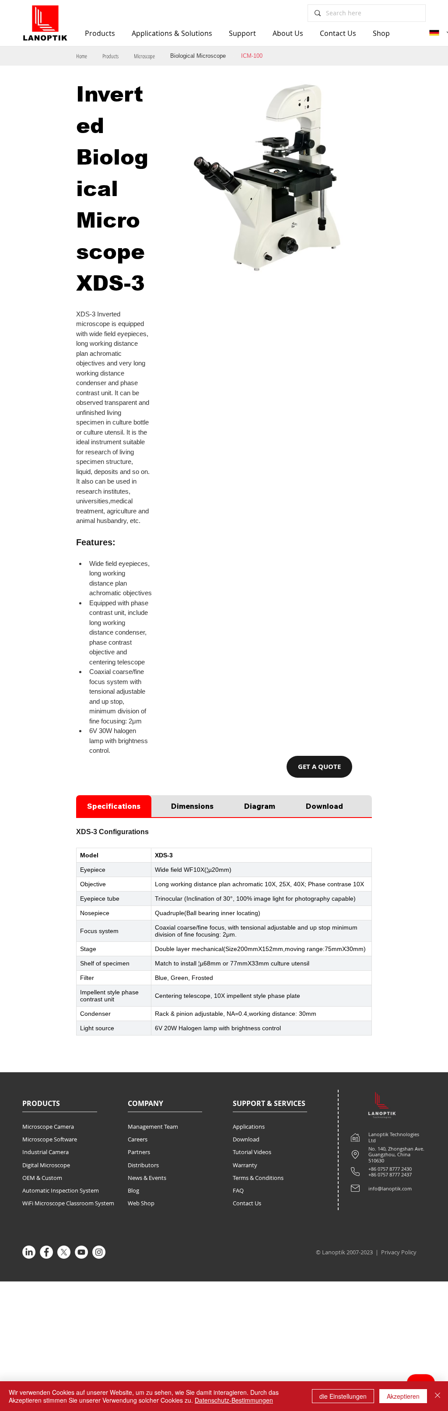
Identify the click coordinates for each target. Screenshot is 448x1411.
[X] (63, 1252)
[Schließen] (437, 1396)
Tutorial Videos (252, 1152)
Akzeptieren (403, 1396)
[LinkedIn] (28, 1252)
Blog (133, 1190)
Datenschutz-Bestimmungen (234, 1400)
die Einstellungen (343, 1396)
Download (246, 1139)
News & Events (147, 1178)
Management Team (153, 1126)
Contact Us (247, 1203)
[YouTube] (81, 1252)
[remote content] (224, 941)
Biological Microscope (198, 56)
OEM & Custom (42, 1178)
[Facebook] (46, 1252)
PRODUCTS (41, 1103)
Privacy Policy (399, 1252)
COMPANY (145, 1103)
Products (110, 56)
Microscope (144, 56)
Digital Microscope (46, 1165)
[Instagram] (98, 1252)
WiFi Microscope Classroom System (68, 1203)
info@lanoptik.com (390, 1188)
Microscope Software (49, 1139)
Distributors (143, 1165)
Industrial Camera (45, 1152)
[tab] (113, 806)
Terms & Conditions (258, 1178)
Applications (249, 1126)
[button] (319, 767)
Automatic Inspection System (60, 1190)
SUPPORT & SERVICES (269, 1103)
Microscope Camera (48, 1126)
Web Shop (141, 1203)
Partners (139, 1152)
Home (81, 56)
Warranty (245, 1165)
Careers (137, 1139)
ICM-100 (251, 56)
